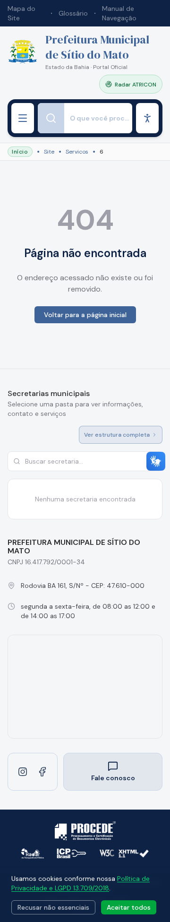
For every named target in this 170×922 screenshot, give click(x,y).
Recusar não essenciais (53, 907)
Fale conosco (113, 778)
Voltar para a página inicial (85, 314)
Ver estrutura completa (117, 435)
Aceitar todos (129, 907)
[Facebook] (42, 772)
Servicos (77, 151)
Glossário (73, 13)
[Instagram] (22, 772)
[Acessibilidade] (147, 118)
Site (49, 151)
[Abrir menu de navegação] (22, 118)
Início (20, 151)
